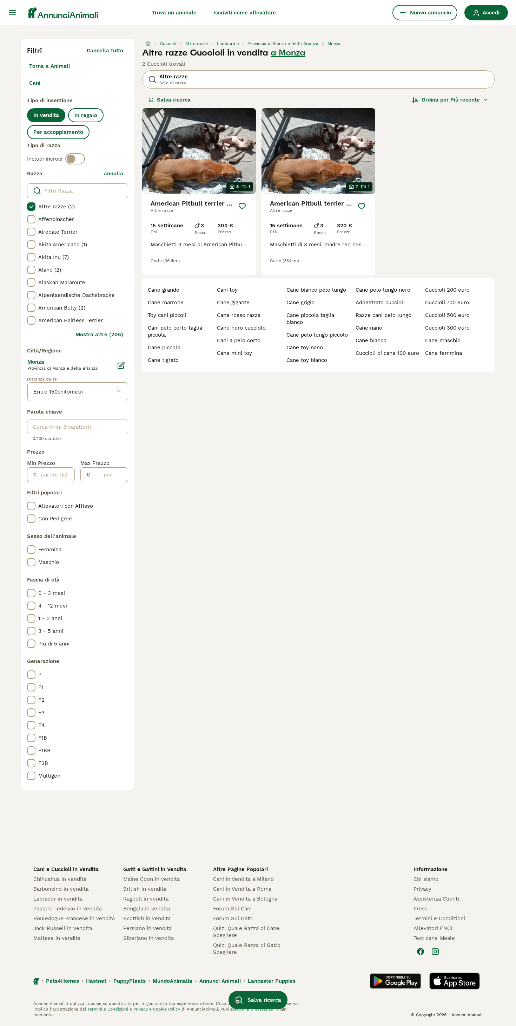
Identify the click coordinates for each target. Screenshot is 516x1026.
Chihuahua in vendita (59, 879)
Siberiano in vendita (148, 938)
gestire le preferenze (251, 1009)
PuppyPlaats (129, 981)
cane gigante (233, 302)
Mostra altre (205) (99, 334)
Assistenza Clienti (436, 899)
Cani (34, 83)
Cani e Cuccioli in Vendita (66, 869)
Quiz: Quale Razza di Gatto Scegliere (246, 948)
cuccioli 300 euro (447, 328)
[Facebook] (421, 951)
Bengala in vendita (146, 908)
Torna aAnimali (49, 66)
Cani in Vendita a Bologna (245, 899)
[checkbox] (31, 207)
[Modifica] (121, 365)
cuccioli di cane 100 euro (387, 353)
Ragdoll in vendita (145, 899)
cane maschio (443, 340)
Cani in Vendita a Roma (242, 889)
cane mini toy (234, 353)
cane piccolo (164, 347)
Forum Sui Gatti (233, 918)
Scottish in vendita (147, 918)
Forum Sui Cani (232, 908)
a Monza (288, 53)
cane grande (163, 290)
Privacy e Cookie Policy (156, 1009)
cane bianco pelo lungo (316, 290)
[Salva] (242, 206)
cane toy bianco (306, 360)
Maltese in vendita (56, 938)
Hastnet (96, 981)
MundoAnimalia (172, 981)
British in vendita (144, 889)
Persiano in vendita (147, 928)
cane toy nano (304, 347)
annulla (113, 173)
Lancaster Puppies (272, 981)
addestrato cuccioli (380, 302)
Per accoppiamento (58, 132)
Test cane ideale (434, 938)
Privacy (422, 889)
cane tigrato (163, 360)
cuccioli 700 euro (447, 302)
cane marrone (166, 302)
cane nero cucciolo (241, 328)
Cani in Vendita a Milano (243, 879)
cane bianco (371, 340)
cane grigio (300, 302)
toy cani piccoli (167, 315)
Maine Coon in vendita (151, 879)
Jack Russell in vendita (62, 928)
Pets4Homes (62, 981)
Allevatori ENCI (433, 928)
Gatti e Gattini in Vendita (154, 869)
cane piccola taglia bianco (310, 318)
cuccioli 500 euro (447, 315)
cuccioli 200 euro (447, 290)
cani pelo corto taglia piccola (175, 331)
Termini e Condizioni (439, 918)
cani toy (227, 290)
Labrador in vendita (57, 899)
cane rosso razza (238, 315)
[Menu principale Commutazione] (12, 13)
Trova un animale (174, 12)
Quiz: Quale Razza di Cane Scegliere (246, 932)
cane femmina (443, 353)
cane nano (369, 328)
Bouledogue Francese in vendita (74, 918)
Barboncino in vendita (60, 889)
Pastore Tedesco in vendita (67, 908)
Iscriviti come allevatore (244, 12)
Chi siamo (426, 879)
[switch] (75, 158)
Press (421, 908)
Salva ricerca (174, 100)
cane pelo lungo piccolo (317, 335)
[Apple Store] (454, 981)
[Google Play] (395, 981)
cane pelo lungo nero (383, 290)
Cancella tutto (105, 50)
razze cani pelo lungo (383, 315)
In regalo (85, 115)
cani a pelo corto (238, 340)
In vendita (46, 115)
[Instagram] (435, 951)
